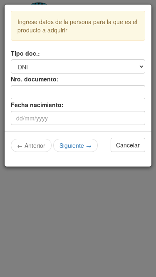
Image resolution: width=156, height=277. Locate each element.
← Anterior (31, 145)
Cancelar (128, 145)
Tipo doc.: (25, 53)
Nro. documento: (35, 79)
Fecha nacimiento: (37, 105)
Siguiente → (75, 145)
